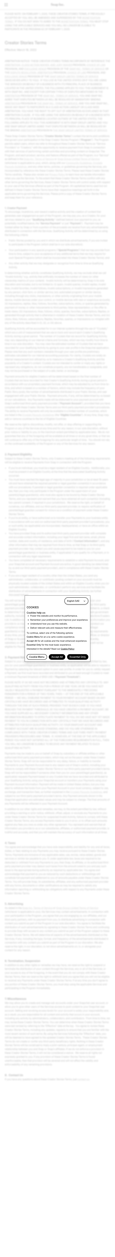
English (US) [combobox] (73, 601)
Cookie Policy (67, 649)
